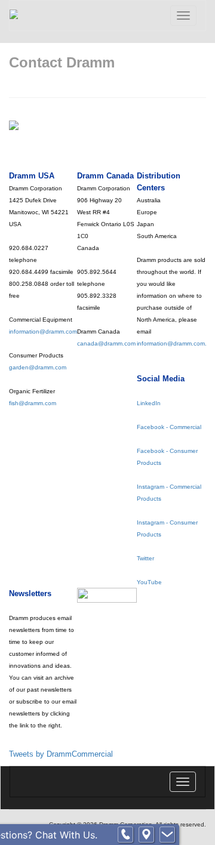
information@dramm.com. (172, 343)
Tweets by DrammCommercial (61, 754)
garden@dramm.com (37, 367)
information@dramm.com (43, 331)
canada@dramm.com (106, 343)
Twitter (145, 558)
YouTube (149, 582)
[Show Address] (146, 835)
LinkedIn (149, 403)
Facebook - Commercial (169, 427)
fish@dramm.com (32, 403)
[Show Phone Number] (125, 835)
